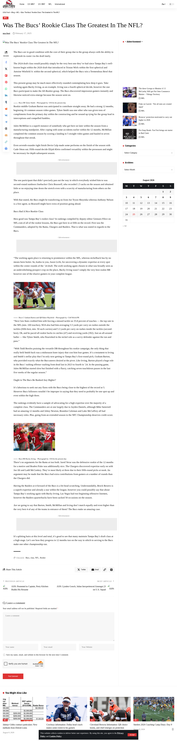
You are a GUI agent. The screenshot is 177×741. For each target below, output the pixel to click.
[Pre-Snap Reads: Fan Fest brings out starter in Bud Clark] (130, 134)
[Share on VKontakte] (6, 115)
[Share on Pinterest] (6, 82)
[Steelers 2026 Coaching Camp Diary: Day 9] (153, 709)
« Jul (125, 226)
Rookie (42, 558)
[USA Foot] (9, 4)
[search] (158, 4)
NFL (5, 18)
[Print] (6, 148)
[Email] (6, 135)
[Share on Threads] (6, 128)
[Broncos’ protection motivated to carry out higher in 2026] (130, 121)
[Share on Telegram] (6, 122)
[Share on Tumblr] (6, 102)
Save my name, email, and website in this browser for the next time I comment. (37, 655)
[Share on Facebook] (6, 62)
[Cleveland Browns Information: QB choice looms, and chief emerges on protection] (110, 709)
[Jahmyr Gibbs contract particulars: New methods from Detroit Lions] (23, 709)
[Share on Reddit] (6, 108)
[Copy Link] (6, 141)
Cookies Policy (55, 736)
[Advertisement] (66, 168)
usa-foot (6, 33)
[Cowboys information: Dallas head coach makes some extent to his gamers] (66, 709)
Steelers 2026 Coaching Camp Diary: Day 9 (152, 724)
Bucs (27, 558)
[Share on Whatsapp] (6, 88)
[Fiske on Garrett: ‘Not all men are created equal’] (130, 108)
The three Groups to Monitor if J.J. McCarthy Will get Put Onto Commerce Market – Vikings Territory (154, 91)
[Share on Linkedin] (6, 95)
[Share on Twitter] (6, 69)
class (32, 558)
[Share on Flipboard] (6, 75)
